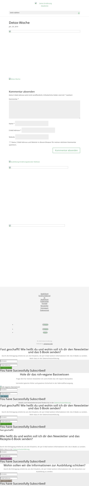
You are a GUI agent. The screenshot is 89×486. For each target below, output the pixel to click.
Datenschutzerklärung (62, 403)
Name (12, 124)
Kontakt (44, 303)
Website (12, 137)
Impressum (44, 308)
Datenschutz (44, 310)
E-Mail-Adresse (15, 130)
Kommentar (14, 99)
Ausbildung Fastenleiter (44, 300)
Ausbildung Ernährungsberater (44, 296)
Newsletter (44, 306)
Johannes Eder (48, 344)
